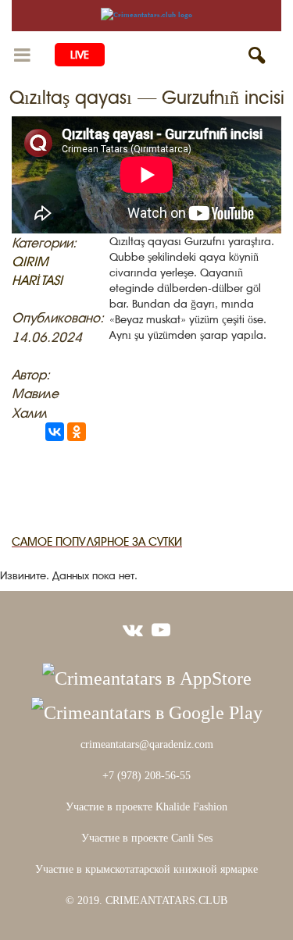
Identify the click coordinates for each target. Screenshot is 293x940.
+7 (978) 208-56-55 (146, 776)
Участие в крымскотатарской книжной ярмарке (146, 869)
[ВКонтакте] (54, 431)
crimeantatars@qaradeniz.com (146, 744)
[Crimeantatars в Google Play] (147, 710)
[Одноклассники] (76, 431)
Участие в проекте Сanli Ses (147, 838)
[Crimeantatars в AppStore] (147, 676)
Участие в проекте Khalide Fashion (146, 807)
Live (79, 54)
